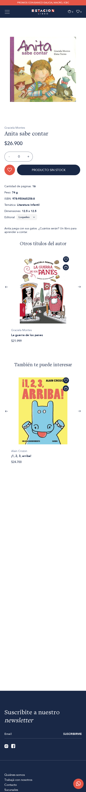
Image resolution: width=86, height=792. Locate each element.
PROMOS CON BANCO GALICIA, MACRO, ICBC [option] (43, 2)
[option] (43, 69)
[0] (69, 11)
